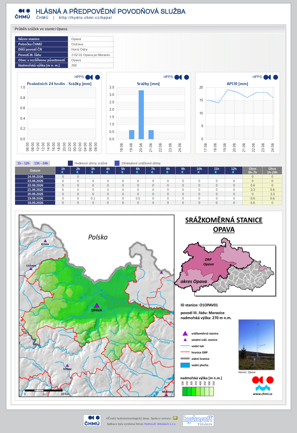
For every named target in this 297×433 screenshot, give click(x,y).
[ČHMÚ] (92, 425)
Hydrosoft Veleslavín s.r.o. (160, 424)
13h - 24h (41, 163)
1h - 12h (23, 163)
